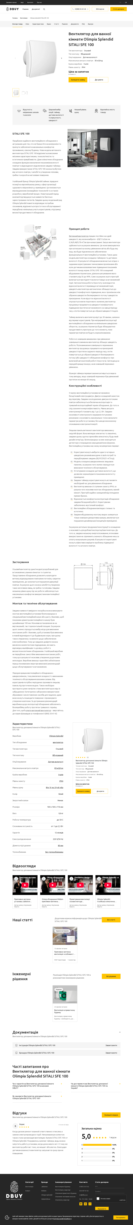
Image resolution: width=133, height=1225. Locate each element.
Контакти (30, 2)
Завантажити (111, 1045)
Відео (49, 24)
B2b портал (100, 9)
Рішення (25, 9)
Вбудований (57, 755)
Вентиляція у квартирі (62, 1190)
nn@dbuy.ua (83, 1195)
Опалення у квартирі (62, 1200)
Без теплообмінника (54, 852)
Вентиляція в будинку (62, 1186)
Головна (15, 18)
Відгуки (90, 24)
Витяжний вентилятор (79, 236)
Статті (56, 24)
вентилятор (58, 742)
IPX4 (61, 781)
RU (120, 2)
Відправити (102, 1209)
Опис (27, 24)
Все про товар (17, 24)
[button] (61, 58)
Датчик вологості (55, 762)
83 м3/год (58, 768)
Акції (22, 2)
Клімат (27, 1191)
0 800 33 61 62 (84, 1186)
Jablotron (44, 1186)
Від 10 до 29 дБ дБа (54, 787)
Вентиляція (23, 18)
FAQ (83, 24)
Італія (60, 775)
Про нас (39, 2)
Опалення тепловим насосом (65, 1196)
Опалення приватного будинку (65, 1193)
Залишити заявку (78, 80)
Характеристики (38, 24)
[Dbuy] (12, 9)
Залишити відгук (111, 1115)
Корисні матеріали (62, 931)
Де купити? (36, 9)
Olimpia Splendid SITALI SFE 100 (39, 18)
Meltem (43, 1191)
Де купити (99, 80)
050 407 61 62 (84, 1191)
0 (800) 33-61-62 (80, 9)
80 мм (60, 846)
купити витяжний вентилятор (38, 710)
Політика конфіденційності (62, 1219)
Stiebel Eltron (45, 1199)
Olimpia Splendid (56, 736)
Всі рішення (111, 976)
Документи (75, 24)
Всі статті (111, 920)
